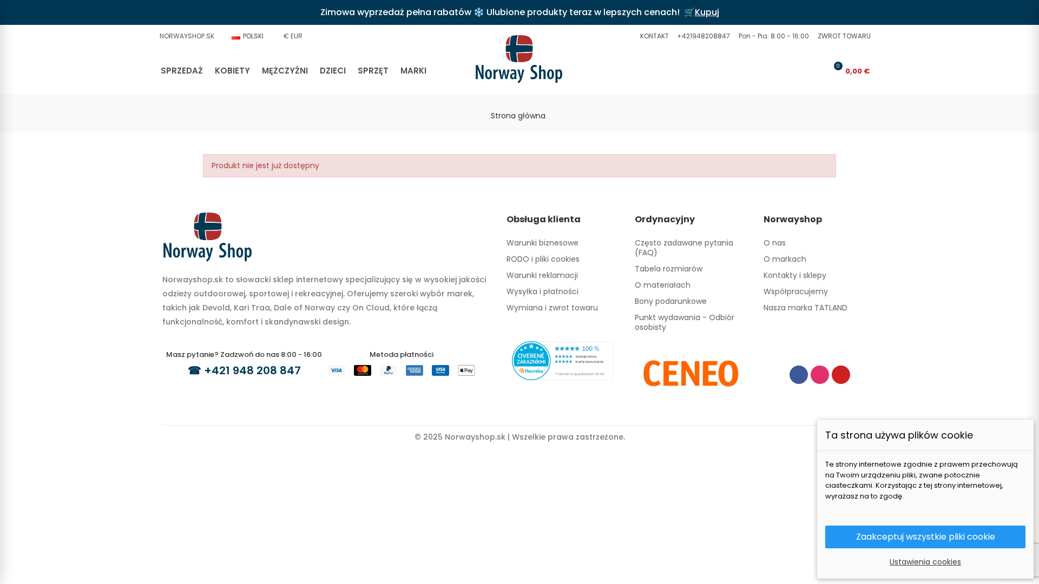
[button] (653, 36)
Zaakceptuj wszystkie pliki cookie (925, 536)
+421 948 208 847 (252, 370)
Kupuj (707, 12)
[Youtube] (841, 375)
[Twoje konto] (816, 70)
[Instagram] (820, 375)
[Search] (798, 70)
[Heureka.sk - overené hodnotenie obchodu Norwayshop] (562, 360)
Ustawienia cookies (925, 561)
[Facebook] (799, 375)
